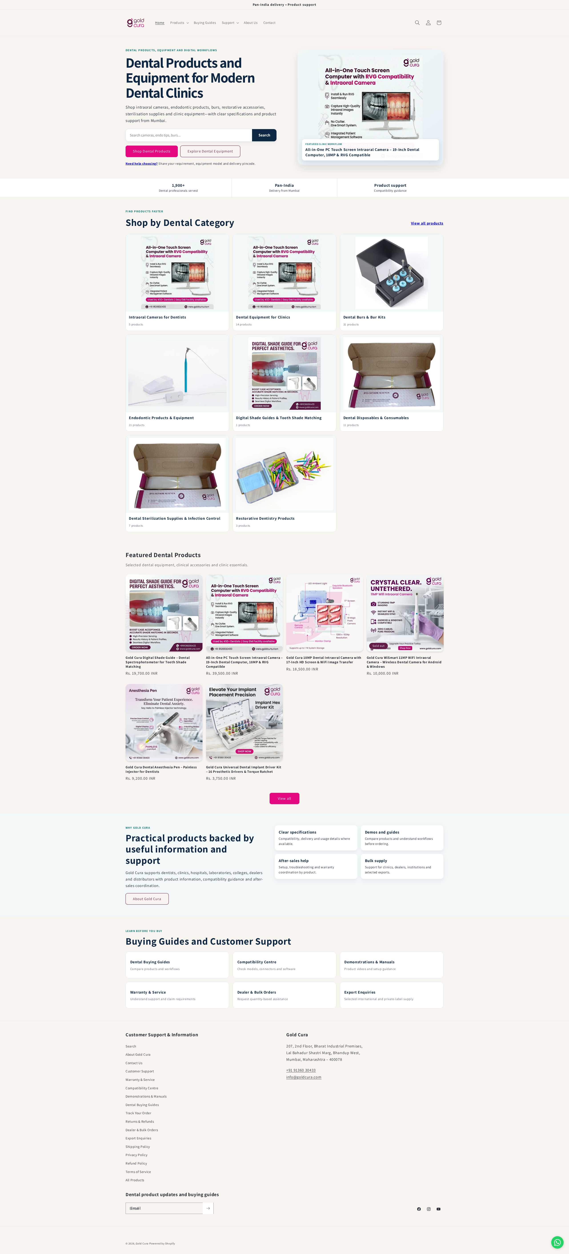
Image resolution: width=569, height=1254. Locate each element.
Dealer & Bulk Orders (142, 1130)
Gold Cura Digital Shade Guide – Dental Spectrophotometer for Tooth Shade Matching (158, 662)
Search (264, 135)
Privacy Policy (136, 1155)
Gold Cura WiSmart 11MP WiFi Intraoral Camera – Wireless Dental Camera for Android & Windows (404, 662)
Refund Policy (136, 1163)
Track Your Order (138, 1113)
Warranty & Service (140, 1079)
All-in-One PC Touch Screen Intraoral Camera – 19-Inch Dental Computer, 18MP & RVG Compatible (362, 152)
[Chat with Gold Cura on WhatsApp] (557, 1242)
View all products (427, 223)
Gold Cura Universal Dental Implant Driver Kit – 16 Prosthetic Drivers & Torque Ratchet (243, 769)
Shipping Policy (138, 1146)
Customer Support (140, 1071)
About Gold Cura (147, 898)
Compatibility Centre (142, 1088)
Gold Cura (142, 1243)
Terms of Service (138, 1171)
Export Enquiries (138, 1138)
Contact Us (134, 1063)
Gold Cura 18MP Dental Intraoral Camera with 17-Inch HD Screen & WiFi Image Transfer (323, 659)
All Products (135, 1180)
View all (284, 798)
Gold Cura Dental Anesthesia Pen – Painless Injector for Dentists (161, 769)
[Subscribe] (208, 1208)
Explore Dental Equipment (210, 151)
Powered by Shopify (162, 1243)
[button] (179, 23)
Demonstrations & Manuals (146, 1096)
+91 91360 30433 (301, 1070)
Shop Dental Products (151, 151)
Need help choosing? (142, 163)
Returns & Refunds (140, 1121)
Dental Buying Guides (142, 1104)
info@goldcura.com (303, 1076)
